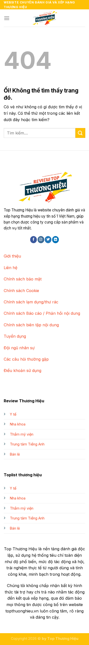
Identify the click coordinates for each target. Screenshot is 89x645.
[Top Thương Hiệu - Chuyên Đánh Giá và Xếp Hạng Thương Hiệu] (44, 18)
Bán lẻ (15, 454)
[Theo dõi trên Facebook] (33, 239)
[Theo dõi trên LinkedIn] (55, 239)
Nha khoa (17, 424)
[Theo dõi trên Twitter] (48, 239)
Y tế (13, 414)
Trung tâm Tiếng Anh (27, 444)
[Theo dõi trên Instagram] (41, 239)
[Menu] (7, 18)
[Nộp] (80, 133)
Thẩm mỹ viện (21, 434)
